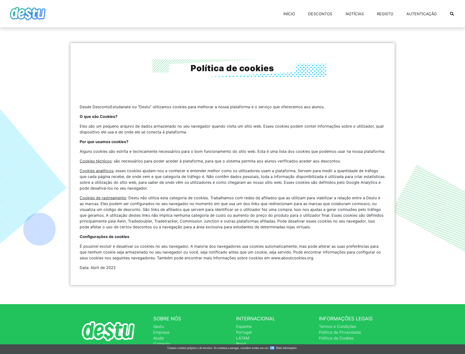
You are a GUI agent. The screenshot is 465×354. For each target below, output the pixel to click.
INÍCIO (289, 13)
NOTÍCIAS (355, 13)
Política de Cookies (336, 338)
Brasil (241, 343)
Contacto (161, 343)
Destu (158, 326)
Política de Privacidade (340, 332)
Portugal (244, 332)
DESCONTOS (320, 13)
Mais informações (286, 348)
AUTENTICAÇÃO (421, 13)
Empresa (161, 332)
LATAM (242, 338)
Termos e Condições (337, 326)
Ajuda (158, 338)
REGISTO (385, 13)
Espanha (244, 326)
